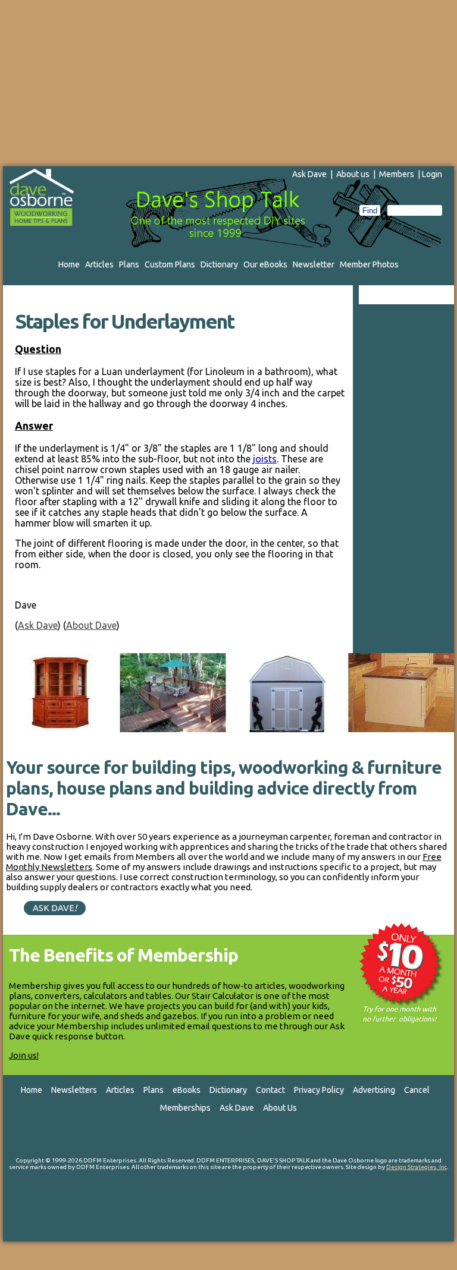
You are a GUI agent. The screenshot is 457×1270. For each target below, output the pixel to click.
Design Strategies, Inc (416, 1167)
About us (353, 174)
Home (69, 264)
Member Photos (369, 264)
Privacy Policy (319, 1090)
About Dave (91, 625)
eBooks (187, 1090)
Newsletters (74, 1090)
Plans (129, 264)
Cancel (417, 1090)
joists (265, 458)
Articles (99, 264)
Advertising (374, 1090)
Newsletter (313, 264)
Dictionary (219, 264)
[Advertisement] (228, 83)
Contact (270, 1090)
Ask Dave (309, 174)
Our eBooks (265, 264)
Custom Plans (170, 264)
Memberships (185, 1108)
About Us (280, 1108)
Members (396, 174)
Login (432, 174)
